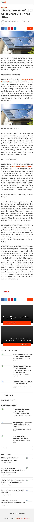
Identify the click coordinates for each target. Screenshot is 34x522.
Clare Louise (11, 21)
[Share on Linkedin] (15, 28)
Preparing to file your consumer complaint (20, 437)
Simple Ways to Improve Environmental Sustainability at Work (21, 411)
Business (4, 7)
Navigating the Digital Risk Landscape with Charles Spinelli (22, 425)
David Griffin (19, 358)
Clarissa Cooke (20, 429)
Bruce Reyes (19, 415)
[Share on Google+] (9, 28)
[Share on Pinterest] (12, 28)
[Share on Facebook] (2, 28)
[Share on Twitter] (5, 28)
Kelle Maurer (19, 374)
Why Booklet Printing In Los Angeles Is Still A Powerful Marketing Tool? (13, 481)
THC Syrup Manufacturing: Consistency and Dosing (22, 355)
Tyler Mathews (19, 386)
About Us (21, 513)
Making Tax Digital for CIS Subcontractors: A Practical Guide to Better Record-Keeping (22, 369)
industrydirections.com (22, 518)
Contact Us (13, 513)
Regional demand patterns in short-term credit (22, 382)
